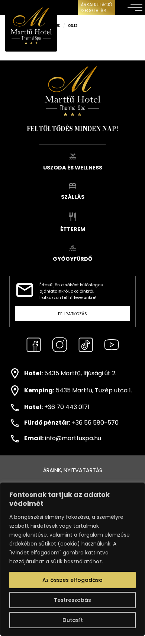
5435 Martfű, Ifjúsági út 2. (80, 373)
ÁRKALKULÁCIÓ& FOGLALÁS (96, 7)
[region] (72, 559)
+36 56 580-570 (95, 422)
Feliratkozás (72, 314)
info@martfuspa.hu (73, 438)
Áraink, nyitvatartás (72, 470)
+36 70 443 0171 (67, 407)
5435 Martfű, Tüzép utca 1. (94, 390)
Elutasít (72, 620)
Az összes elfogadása (72, 580)
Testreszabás (72, 600)
